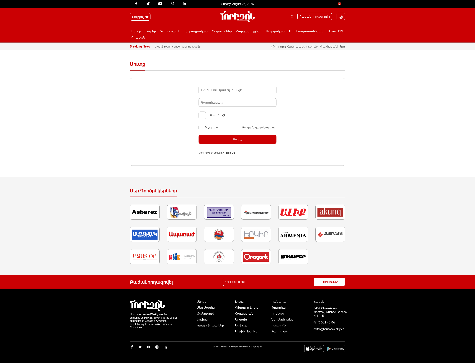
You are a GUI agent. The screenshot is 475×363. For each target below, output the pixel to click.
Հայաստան (244, 313)
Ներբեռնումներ (283, 319)
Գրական (138, 37)
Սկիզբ (136, 31)
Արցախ (241, 319)
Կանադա (278, 301)
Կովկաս (277, 313)
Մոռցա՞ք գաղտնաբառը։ (259, 127)
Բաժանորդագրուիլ (314, 16)
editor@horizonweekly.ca (329, 329)
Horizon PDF (336, 31)
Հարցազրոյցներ (248, 31)
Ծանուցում (205, 313)
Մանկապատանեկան (306, 31)
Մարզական (275, 31)
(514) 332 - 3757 (324, 322)
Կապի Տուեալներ (210, 325)
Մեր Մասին (206, 307)
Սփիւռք (241, 325)
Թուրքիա (278, 307)
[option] (168, 46)
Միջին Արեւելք (246, 331)
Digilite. (258, 346)
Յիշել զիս (211, 127)
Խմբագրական (196, 31)
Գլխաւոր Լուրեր (247, 307)
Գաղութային (170, 31)
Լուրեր (150, 31)
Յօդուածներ (222, 31)
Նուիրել (138, 17)
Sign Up (230, 152)
